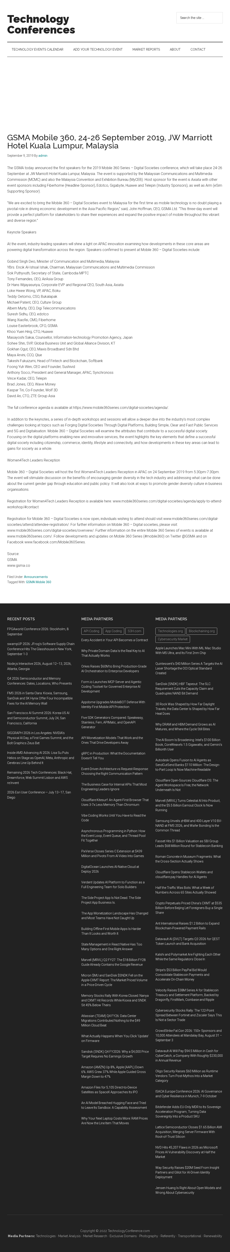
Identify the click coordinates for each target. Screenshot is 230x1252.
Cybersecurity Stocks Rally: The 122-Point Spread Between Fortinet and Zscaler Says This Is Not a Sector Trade (188, 1015)
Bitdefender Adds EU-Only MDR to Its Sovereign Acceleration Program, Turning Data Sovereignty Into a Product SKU (188, 1111)
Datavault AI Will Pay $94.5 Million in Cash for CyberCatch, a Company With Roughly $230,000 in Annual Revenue (189, 1055)
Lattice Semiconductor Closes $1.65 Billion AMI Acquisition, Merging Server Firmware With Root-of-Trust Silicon (188, 1131)
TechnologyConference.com (129, 1231)
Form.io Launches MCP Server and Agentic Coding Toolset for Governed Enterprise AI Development (111, 686)
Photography (148, 1236)
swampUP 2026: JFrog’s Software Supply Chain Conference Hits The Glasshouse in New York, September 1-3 (41, 649)
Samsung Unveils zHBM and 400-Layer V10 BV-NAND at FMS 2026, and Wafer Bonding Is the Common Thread (188, 825)
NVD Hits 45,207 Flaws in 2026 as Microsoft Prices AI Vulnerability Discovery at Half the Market (186, 1152)
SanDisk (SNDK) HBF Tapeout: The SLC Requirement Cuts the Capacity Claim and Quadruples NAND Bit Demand (184, 688)
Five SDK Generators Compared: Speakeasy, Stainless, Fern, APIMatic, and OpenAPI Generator (112, 722)
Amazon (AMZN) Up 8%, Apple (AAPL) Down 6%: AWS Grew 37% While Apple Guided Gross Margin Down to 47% (113, 1071)
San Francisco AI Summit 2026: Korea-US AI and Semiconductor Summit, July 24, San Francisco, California (38, 718)
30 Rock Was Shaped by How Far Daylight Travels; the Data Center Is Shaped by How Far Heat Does (187, 708)
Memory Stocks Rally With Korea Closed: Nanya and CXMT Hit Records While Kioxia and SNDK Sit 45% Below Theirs (115, 1000)
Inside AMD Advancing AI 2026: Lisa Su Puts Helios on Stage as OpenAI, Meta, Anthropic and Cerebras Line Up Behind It (40, 758)
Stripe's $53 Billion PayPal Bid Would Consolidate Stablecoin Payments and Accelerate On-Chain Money (182, 974)
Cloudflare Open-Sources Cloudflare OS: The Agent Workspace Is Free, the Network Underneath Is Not (186, 785)
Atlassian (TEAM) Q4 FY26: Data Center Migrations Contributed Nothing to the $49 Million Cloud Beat (110, 1020)
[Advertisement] (115, 90)
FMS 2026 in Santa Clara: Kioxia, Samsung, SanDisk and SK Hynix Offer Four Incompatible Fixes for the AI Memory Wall (40, 698)
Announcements (36, 577)
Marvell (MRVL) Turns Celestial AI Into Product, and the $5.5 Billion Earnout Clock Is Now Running (187, 805)
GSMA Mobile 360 (38, 582)
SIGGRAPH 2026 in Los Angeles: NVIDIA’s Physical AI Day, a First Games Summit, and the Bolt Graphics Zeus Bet (40, 738)
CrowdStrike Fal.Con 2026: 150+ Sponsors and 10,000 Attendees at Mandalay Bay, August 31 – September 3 (188, 1035)
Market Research (95, 1236)
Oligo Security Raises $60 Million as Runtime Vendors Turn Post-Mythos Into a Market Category (186, 1075)
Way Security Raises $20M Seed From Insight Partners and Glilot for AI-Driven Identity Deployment (187, 1172)
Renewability (213, 1236)
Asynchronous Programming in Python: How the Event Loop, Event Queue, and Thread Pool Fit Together (113, 835)
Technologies (46, 1236)
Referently (168, 1236)
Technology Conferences (41, 24)
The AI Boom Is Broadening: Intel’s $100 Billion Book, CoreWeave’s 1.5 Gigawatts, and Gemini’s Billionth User (188, 744)
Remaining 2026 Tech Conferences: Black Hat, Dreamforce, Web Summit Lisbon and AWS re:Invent (39, 778)
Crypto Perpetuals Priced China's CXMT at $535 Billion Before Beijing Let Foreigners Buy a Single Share (188, 907)
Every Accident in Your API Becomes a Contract (114, 640)
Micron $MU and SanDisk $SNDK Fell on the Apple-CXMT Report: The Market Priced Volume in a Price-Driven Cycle (114, 980)
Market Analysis (69, 1236)
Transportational (189, 1236)
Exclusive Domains (123, 1236)
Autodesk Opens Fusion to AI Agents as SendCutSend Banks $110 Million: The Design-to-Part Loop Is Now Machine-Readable (187, 764)
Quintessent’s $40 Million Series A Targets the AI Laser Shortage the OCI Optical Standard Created (188, 668)
